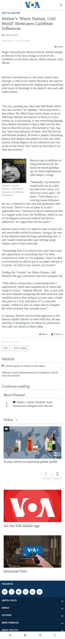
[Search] (54, 635)
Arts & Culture (11, 13)
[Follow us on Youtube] (18, 592)
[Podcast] (39, 592)
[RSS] (32, 592)
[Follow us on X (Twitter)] (12, 592)
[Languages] (39, 635)
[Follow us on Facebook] (5, 592)
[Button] (58, 47)
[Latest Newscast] (10, 635)
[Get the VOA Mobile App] (32, 506)
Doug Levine (11, 35)
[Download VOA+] (32, 551)
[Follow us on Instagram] (25, 592)
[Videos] (25, 635)
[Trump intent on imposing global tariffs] (32, 442)
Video (8, 420)
